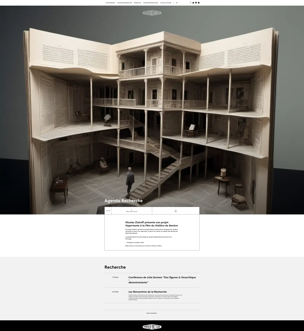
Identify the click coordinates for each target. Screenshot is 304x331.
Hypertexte (157, 237)
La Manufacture (110, 2)
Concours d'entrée (165, 2)
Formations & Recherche (124, 2)
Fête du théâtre (157, 246)
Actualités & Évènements (150, 2)
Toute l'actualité (151, 313)
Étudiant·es (137, 2)
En (176, 2)
